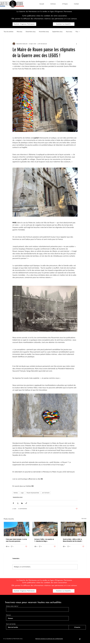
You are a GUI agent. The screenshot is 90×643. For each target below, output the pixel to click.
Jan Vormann (45, 492)
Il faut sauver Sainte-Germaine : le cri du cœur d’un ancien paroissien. (16, 540)
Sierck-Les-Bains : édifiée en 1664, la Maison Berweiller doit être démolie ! (72, 540)
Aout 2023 (69, 31)
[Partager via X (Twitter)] (17, 503)
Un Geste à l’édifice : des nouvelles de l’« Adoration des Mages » (44, 540)
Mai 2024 (19, 31)
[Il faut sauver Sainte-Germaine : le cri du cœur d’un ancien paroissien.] (16, 529)
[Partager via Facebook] (13, 503)
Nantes (16, 492)
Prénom (8, 615)
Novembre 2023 (44, 31)
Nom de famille (11, 624)
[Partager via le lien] (26, 503)
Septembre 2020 (17, 497)
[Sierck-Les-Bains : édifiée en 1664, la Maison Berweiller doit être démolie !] (73, 529)
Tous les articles (8, 31)
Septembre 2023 (57, 31)
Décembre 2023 (30, 31)
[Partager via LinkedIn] (22, 503)
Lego (22, 492)
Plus (77, 31)
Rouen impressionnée (33, 492)
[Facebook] (80, 639)
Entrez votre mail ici (12, 606)
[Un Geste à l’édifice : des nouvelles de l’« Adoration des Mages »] (45, 529)
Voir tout (83, 518)
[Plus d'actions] (76, 44)
